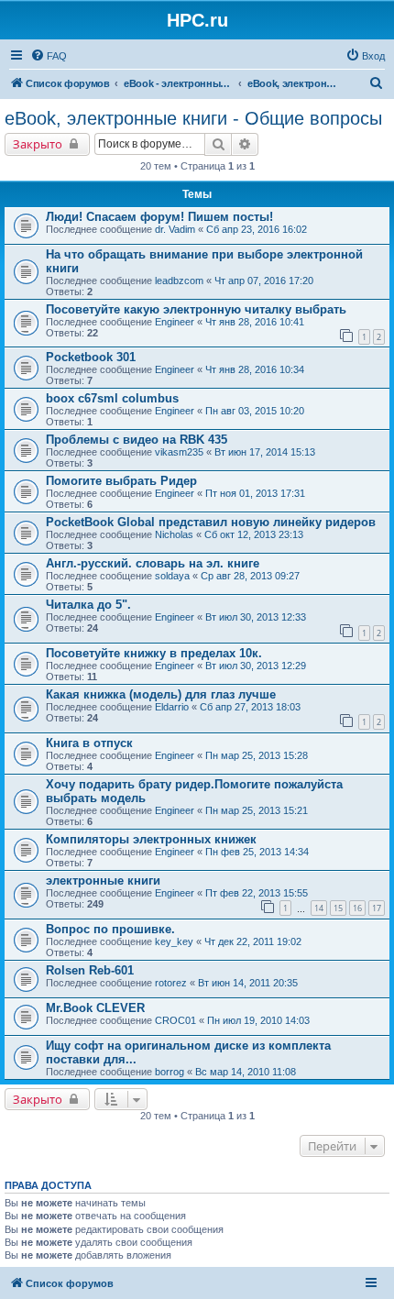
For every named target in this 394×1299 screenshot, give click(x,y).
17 (376, 908)
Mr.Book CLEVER (95, 1008)
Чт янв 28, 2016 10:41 (254, 321)
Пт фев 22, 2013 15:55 (256, 892)
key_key (174, 941)
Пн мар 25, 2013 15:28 (256, 755)
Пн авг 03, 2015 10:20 (254, 410)
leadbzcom (179, 280)
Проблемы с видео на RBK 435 (136, 439)
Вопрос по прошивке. (110, 929)
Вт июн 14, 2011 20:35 (248, 982)
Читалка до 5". (88, 604)
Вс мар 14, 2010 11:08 (245, 1071)
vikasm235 (179, 451)
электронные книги (103, 880)
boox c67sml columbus (112, 398)
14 (318, 908)
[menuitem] (48, 56)
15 (338, 908)
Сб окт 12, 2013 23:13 (253, 534)
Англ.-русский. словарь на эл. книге (152, 563)
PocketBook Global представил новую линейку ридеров (211, 522)
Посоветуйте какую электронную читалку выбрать (196, 309)
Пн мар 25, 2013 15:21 (256, 810)
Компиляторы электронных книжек (151, 839)
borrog (169, 1071)
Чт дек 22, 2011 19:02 (252, 941)
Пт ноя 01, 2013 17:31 (255, 493)
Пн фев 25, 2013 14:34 (257, 851)
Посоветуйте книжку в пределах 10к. (154, 653)
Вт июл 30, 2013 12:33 (255, 616)
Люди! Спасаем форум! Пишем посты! (159, 217)
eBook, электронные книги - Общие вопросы (193, 118)
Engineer (174, 321)
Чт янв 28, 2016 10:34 (254, 369)
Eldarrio (172, 706)
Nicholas (174, 534)
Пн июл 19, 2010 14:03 (258, 1020)
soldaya (172, 575)
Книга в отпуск (89, 743)
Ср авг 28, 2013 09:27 (250, 575)
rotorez (171, 982)
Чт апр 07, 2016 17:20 (263, 280)
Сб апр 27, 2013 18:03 (250, 706)
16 (357, 908)
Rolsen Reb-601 (90, 970)
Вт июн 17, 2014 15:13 (264, 451)
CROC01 (175, 1020)
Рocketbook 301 (91, 357)
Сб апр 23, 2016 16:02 (256, 229)
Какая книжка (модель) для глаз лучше (161, 694)
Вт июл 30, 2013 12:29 (255, 665)
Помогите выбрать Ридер (121, 481)
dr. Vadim (175, 229)
